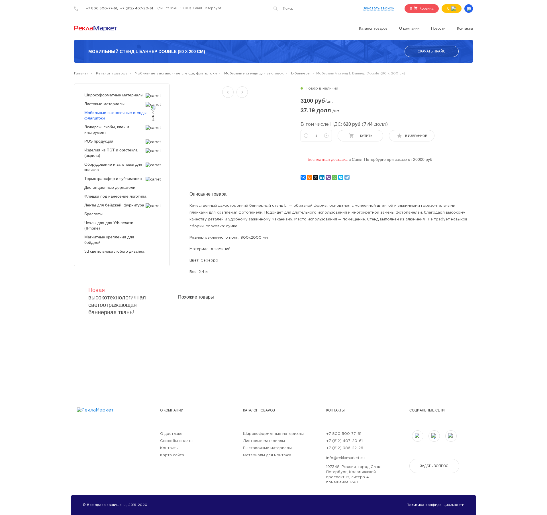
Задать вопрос (434, 466)
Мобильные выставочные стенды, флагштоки (116, 115)
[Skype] (340, 177)
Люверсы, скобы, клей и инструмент (106, 130)
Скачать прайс (432, 51)
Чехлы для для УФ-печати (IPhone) (108, 225)
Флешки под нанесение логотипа (115, 196)
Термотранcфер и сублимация (113, 178)
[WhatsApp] (334, 177)
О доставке (171, 433)
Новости (438, 28)
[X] (315, 177)
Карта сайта (172, 455)
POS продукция (98, 141)
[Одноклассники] (309, 177)
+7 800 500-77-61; (102, 8)
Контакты (465, 28)
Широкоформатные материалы (113, 95)
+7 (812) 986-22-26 (344, 448)
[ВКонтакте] (303, 177)
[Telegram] (347, 177)
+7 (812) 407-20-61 (136, 8)
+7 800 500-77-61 (343, 433)
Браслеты (93, 214)
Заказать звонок (378, 8)
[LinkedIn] (321, 177)
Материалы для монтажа (267, 455)
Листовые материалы (104, 104)
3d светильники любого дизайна (114, 251)
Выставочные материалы (267, 448)
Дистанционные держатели (109, 187)
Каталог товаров (373, 28)
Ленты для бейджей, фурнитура (114, 205)
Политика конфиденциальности (435, 504)
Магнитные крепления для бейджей (109, 240)
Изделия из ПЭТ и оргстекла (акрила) (111, 153)
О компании (409, 28)
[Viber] (328, 177)
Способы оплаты (176, 441)
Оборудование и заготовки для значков (113, 167)
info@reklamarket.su (345, 458)
